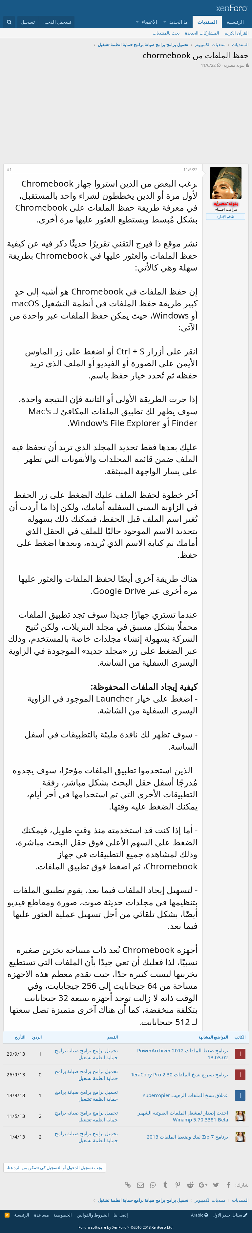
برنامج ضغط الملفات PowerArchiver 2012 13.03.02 (182, 1054)
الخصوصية (62, 1215)
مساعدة (41, 1215)
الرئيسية (235, 21)
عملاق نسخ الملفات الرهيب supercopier (185, 1095)
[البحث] (9, 22)
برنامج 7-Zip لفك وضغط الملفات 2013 (187, 1136)
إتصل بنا (121, 1215)
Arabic (197, 1215)
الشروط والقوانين (93, 1215)
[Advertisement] (126, 117)
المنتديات (207, 21)
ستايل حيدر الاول (228, 1215)
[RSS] (7, 1215)
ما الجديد (178, 21)
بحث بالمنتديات (166, 33)
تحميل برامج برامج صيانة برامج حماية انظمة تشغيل (86, 1054)
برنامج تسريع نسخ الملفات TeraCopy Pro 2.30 (179, 1074)
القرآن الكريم (236, 33)
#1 (9, 169)
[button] (165, 22)
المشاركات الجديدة (202, 33)
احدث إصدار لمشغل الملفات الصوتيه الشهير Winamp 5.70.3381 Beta (183, 1116)
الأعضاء (149, 21)
